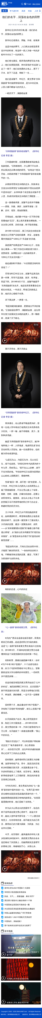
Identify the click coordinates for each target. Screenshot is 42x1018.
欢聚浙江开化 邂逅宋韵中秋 (18, 1002)
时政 (30, 11)
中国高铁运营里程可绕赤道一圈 (17, 904)
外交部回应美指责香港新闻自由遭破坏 (19, 908)
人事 (36, 11)
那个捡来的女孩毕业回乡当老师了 (17, 925)
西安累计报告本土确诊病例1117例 (18, 900)
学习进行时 (14, 11)
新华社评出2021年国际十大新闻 (17, 888)
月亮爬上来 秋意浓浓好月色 (18, 978)
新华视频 (8, 931)
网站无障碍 (36, 4)
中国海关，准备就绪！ (13, 921)
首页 (4, 10)
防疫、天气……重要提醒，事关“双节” (19, 896)
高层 (23, 11)
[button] (5, 342)
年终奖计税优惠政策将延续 (15, 892)
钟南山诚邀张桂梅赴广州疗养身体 (17, 913)
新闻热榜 (8, 883)
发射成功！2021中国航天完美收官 (18, 917)
